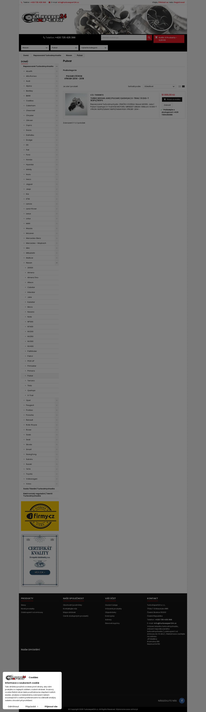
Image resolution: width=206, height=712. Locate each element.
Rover (28, 429)
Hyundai (29, 164)
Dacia (28, 130)
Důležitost (160, 86)
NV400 (30, 346)
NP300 (30, 321)
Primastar (31, 366)
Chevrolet (30, 110)
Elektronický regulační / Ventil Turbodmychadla (37, 494)
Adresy (108, 619)
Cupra (29, 125)
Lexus (28, 213)
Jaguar (29, 184)
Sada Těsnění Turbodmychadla (39, 488)
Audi (28, 81)
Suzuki (29, 464)
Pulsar (30, 375)
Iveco (28, 179)
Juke (29, 297)
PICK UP (30, 361)
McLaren (30, 233)
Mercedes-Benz (33, 238)
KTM (28, 199)
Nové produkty (27, 608)
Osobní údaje (111, 605)
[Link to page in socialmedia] (182, 700)
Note (29, 316)
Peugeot (30, 405)
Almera (30, 272)
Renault (29, 420)
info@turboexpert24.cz (68, 2)
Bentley (29, 91)
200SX (30, 267)
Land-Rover (31, 208)
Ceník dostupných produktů (75, 616)
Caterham (30, 105)
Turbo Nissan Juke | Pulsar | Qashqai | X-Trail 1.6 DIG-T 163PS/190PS (119, 99)
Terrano (31, 380)
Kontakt (152, 598)
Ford (28, 154)
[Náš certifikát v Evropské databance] (40, 560)
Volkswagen (31, 479)
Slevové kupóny (112, 623)
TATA (28, 469)
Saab (28, 434)
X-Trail (30, 395)
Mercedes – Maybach (36, 243)
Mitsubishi (30, 253)
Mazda (29, 228)
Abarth (29, 71)
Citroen (29, 120)
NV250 (30, 336)
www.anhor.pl (132, 709)
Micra (30, 307)
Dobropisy (109, 616)
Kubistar (31, 302)
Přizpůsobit (31, 706)
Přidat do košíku (172, 99)
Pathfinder (32, 351)
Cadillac (30, 100)
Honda (29, 159)
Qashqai (31, 390)
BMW (28, 95)
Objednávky (110, 612)
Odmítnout (13, 706)
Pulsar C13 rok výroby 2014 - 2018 (74, 77)
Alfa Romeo (31, 76)
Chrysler (30, 115)
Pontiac (29, 410)
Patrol (30, 356)
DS (27, 145)
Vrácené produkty (113, 608)
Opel (28, 400)
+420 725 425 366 (38, 2)
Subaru (29, 459)
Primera (31, 370)
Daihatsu (30, 135)
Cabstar (31, 287)
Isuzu (28, 174)
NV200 (30, 331)
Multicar (29, 258)
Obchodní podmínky (72, 605)
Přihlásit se (163, 2)
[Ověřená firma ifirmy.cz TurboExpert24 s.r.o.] (40, 516)
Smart (29, 449)
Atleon (30, 282)
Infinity (29, 169)
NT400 (30, 326)
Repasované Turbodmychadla (38, 66)
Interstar (31, 292)
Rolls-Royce (31, 424)
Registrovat (179, 2)
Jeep (28, 189)
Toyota (29, 474)
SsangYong (31, 454)
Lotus (28, 218)
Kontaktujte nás (70, 608)
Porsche (30, 415)
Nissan (29, 262)
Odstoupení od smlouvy (32, 612)
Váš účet (110, 598)
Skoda (29, 444)
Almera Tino (32, 277)
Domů (24, 61)
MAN (28, 223)
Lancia (29, 203)
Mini (28, 248)
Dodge (29, 140)
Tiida (29, 385)
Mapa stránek (69, 612)
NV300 (30, 341)
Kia (27, 194)
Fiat (27, 149)
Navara (30, 312)
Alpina (29, 86)
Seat (28, 439)
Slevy (23, 605)
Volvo (28, 483)
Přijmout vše (51, 706)
